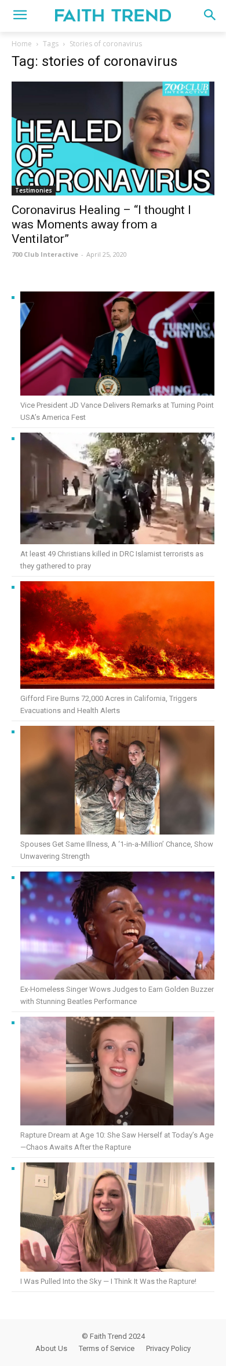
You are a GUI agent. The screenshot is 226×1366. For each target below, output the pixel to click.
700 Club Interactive (45, 254)
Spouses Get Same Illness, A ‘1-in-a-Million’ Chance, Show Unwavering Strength (116, 850)
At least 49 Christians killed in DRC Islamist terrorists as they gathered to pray (111, 559)
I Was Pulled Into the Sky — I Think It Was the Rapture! (108, 1281)
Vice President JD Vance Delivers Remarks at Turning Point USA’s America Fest (117, 411)
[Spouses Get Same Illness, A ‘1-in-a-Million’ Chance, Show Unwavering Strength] (117, 782)
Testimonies (33, 190)
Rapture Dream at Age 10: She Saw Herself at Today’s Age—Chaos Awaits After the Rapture (116, 1141)
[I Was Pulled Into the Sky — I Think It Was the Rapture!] (117, 1218)
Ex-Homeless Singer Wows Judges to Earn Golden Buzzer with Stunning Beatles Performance (117, 995)
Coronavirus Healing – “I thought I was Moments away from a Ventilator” (101, 224)
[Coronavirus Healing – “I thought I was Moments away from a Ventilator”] (113, 138)
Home (22, 44)
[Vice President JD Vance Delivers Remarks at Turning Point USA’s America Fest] (117, 345)
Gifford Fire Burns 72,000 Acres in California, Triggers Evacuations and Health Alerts (108, 704)
